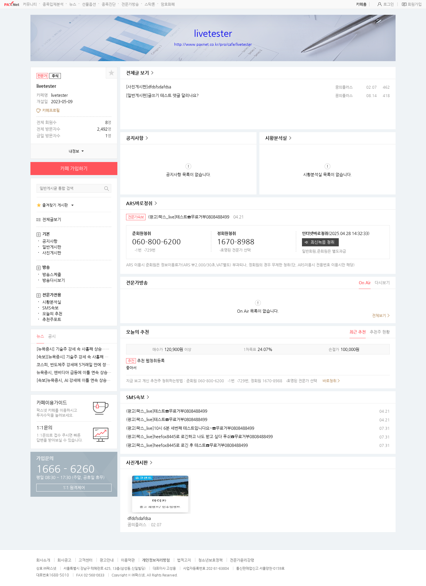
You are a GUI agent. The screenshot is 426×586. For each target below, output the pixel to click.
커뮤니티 (30, 4)
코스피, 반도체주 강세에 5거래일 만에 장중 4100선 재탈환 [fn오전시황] (74, 365)
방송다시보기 (53, 280)
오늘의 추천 (52, 313)
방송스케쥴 (51, 274)
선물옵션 (89, 4)
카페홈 (361, 4)
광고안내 (107, 560)
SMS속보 (50, 307)
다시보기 (382, 282)
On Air (365, 282)
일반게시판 (51, 247)
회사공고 (64, 560)
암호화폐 (168, 4)
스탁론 (150, 4)
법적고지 (184, 560)
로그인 (388, 4)
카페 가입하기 (74, 168)
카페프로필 (51, 110)
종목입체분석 (53, 4)
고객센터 (85, 560)
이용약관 (128, 560)
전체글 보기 (137, 73)
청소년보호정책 (210, 560)
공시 (52, 336)
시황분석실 (51, 302)
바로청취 (329, 380)
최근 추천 (357, 332)
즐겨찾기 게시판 (55, 205)
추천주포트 (51, 319)
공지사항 (49, 241)
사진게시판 (51, 252)
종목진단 (109, 4)
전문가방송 (130, 4)
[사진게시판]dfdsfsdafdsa (148, 86)
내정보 (74, 151)
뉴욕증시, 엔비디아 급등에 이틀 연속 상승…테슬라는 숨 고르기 (74, 372)
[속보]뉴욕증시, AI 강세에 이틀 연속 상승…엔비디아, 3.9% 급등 (74, 380)
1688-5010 (59, 575)
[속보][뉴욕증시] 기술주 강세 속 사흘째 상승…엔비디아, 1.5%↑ (74, 357)
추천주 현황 (380, 332)
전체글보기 (51, 219)
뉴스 (72, 4)
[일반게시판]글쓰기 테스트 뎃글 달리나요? (162, 95)
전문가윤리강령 (242, 560)
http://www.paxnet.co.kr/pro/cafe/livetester (213, 44)
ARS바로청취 (139, 203)
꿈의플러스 (344, 87)
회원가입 (415, 4)
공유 (111, 73)
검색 (106, 188)
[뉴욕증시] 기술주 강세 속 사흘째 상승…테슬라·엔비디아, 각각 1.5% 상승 (74, 349)
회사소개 (43, 560)
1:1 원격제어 (74, 487)
